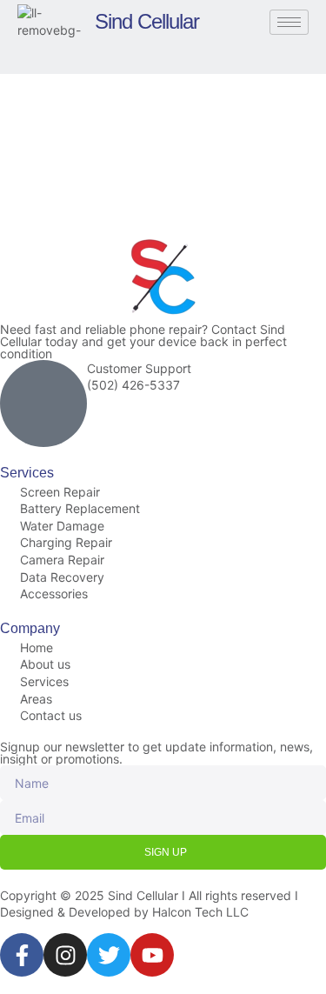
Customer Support (139, 368)
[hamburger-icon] (289, 22)
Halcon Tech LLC (200, 911)
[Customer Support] (43, 403)
